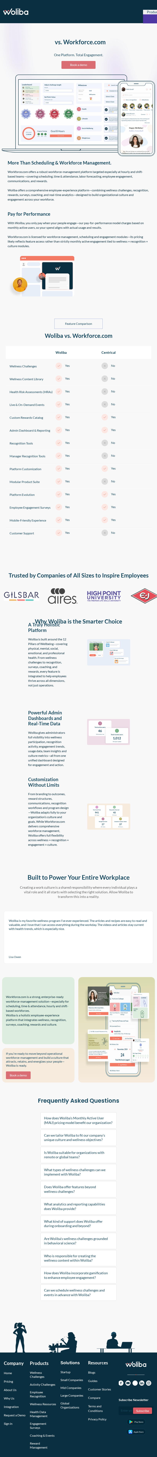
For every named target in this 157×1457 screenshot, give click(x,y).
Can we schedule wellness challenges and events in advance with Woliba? (74, 1292)
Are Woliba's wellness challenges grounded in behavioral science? (76, 1241)
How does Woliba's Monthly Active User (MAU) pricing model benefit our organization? (78, 1120)
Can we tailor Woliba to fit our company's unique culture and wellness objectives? (74, 1137)
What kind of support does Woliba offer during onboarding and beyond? (73, 1223)
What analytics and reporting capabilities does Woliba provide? (74, 1206)
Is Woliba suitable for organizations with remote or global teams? (74, 1154)
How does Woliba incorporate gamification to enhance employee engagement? (76, 1275)
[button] (78, 1120)
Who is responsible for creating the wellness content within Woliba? (70, 1258)
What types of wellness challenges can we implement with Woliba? (74, 1172)
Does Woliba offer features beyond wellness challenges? (70, 1189)
